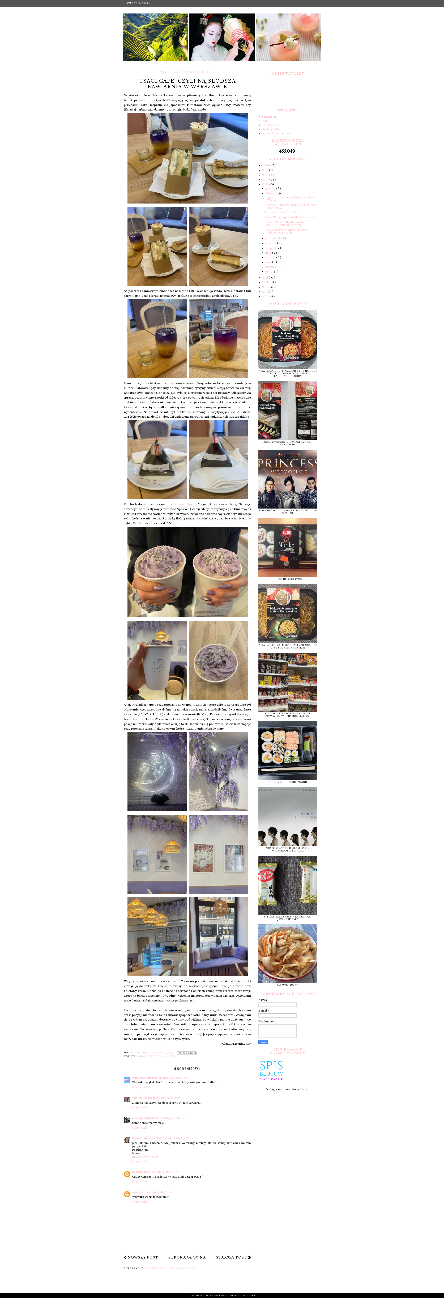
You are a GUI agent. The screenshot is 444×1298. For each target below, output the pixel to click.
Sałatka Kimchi (288, 985)
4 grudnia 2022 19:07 (159, 1192)
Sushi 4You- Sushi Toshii (288, 782)
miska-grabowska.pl (145, 1156)
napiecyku (138, 1192)
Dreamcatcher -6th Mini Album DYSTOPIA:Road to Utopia (284, 223)
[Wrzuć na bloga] (183, 1053)
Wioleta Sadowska (144, 1098)
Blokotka (249, 1296)
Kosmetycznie (271, 125)
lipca (268, 252)
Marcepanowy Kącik (145, 1118)
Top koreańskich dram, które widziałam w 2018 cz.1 (288, 849)
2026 (265, 165)
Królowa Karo (141, 1171)
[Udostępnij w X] (187, 1053)
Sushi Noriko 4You (288, 579)
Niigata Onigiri (185, 504)
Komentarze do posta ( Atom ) (170, 1268)
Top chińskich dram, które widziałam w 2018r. (288, 511)
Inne (264, 120)
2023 (265, 179)
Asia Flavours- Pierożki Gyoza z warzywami (288, 443)
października (274, 238)
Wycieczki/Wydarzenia (276, 133)
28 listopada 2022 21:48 (174, 1118)
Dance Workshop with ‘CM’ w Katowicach (290, 217)
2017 (265, 296)
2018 (265, 291)
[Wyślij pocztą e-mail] (179, 1053)
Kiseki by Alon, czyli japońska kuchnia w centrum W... (290, 206)
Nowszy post (143, 1257)
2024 (265, 174)
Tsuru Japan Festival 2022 (281, 212)
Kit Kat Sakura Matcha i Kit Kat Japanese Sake (288, 918)
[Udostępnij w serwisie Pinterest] (195, 1053)
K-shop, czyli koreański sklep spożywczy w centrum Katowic (288, 714)
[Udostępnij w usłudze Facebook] (191, 1053)
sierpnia (270, 248)
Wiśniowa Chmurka (145, 1077)
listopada (271, 193)
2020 (266, 282)
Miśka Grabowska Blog (146, 1138)
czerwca (270, 257)
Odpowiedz (139, 1087)
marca (269, 271)
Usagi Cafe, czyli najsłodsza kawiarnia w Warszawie (290, 199)
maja (268, 262)
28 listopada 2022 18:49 (174, 1077)
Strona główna (138, 3)
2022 (265, 184)
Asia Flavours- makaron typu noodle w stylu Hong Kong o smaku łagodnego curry (288, 373)
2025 (265, 170)
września (271, 243)
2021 (265, 277)
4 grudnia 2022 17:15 (164, 1171)
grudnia (270, 188)
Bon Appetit (145, 1056)
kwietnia (271, 266)
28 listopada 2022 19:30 (172, 1098)
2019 (265, 287)
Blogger (305, 1089)
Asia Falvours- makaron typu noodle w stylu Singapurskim (288, 646)
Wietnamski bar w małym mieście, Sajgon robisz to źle (286, 231)
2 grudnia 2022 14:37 (175, 1138)
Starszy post (231, 1257)
